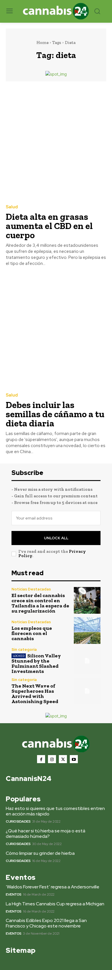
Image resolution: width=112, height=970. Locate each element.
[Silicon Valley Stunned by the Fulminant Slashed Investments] (87, 660)
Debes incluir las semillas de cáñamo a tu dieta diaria (55, 414)
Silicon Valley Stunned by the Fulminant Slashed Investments (36, 663)
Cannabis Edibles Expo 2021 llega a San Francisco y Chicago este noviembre (46, 923)
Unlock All (56, 538)
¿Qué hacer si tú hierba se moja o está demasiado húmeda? (45, 833)
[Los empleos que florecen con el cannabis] (87, 630)
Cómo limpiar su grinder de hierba (40, 853)
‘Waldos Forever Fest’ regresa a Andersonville (52, 887)
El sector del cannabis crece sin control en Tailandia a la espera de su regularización (40, 603)
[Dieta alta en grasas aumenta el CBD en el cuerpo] (56, 142)
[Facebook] (41, 759)
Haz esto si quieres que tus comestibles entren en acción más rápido (55, 811)
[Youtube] (74, 759)
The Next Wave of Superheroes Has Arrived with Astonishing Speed (34, 694)
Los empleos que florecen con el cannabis (31, 633)
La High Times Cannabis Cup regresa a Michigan (55, 904)
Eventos (14, 894)
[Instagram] (52, 759)
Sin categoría (24, 649)
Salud (12, 207)
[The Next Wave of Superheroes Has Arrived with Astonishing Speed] (87, 691)
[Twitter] (63, 759)
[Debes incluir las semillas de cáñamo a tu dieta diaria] (56, 330)
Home (42, 42)
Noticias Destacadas (31, 589)
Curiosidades (18, 821)
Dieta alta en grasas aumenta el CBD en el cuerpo (49, 225)
